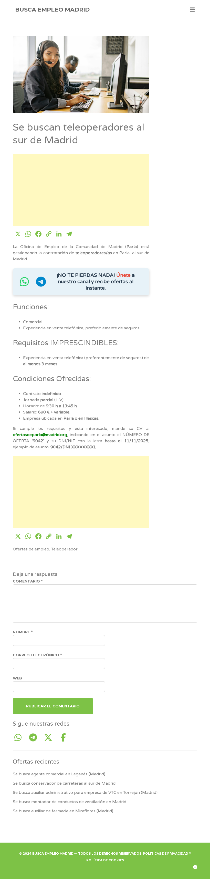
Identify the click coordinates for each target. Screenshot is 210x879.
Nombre (23, 632)
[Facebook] (63, 737)
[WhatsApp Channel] (20, 737)
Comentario (28, 581)
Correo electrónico (37, 655)
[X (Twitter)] (50, 737)
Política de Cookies (105, 860)
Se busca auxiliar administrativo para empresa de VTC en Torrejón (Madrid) (85, 792)
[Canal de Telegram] (41, 284)
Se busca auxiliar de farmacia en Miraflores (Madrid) (63, 811)
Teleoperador (64, 549)
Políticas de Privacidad (165, 853)
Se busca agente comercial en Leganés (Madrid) (59, 774)
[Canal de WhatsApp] (24, 284)
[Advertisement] (81, 190)
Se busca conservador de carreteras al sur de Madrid (64, 783)
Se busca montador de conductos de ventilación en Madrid (69, 801)
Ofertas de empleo (31, 549)
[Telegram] (35, 737)
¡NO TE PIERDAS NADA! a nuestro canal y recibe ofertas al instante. (96, 281)
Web (17, 678)
